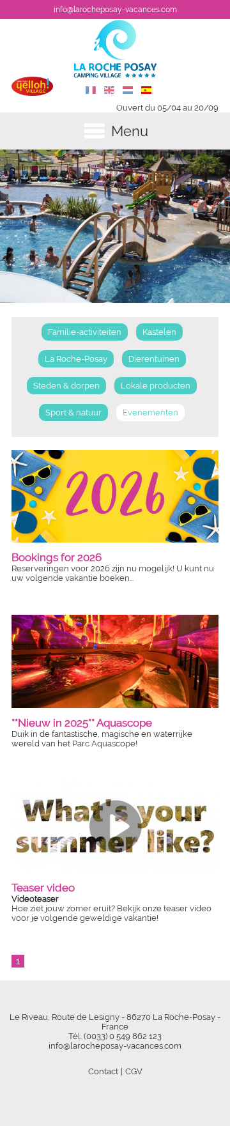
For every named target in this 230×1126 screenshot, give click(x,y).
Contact (103, 1071)
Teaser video (43, 887)
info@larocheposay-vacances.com (115, 9)
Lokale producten (155, 385)
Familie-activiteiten (84, 332)
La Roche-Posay (76, 359)
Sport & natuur (73, 412)
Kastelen (159, 332)
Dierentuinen (154, 359)
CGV (133, 1071)
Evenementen (150, 412)
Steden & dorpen (66, 385)
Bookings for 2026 (57, 557)
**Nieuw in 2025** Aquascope (82, 722)
